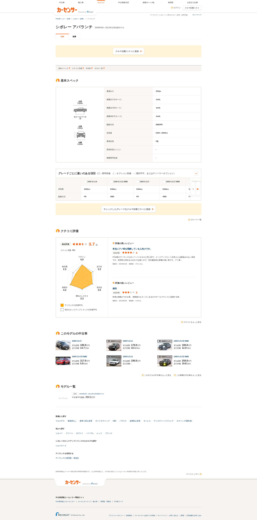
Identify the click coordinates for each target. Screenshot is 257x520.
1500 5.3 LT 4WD (173, 182)
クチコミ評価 (77, 68)
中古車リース (118, 501)
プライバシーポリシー (116, 515)
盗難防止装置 (135, 421)
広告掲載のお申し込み (194, 515)
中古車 (88, 68)
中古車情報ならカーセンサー (65, 501)
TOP (62, 37)
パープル (90, 433)
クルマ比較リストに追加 (127, 51)
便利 (115, 288)
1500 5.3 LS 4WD (120, 182)
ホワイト (79, 433)
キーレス (147, 421)
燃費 (74, 36)
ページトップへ (192, 474)
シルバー (59, 433)
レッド (99, 433)
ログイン (177, 8)
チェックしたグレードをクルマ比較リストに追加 (127, 209)
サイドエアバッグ (102, 421)
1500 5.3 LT (144, 182)
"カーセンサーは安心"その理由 (145, 515)
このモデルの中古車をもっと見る (157, 375)
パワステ (123, 421)
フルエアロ (60, 421)
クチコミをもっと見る (192, 322)
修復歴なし (72, 421)
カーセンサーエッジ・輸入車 (87, 501)
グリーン (69, 433)
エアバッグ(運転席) (184, 421)
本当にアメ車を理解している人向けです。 (132, 249)
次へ (198, 189)
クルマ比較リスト (192, 8)
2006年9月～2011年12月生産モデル (91, 394)
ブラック (108, 433)
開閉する (196, 173)
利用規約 (129, 515)
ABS (114, 421)
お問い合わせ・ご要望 (176, 515)
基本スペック (63, 68)
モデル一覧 (99, 68)
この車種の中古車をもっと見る (188, 375)
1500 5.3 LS (92, 182)
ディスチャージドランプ (163, 421)
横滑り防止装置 (86, 421)
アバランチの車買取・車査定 (67, 458)
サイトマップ (196, 15)
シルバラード (61, 446)
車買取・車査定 (106, 501)
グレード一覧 (196, 220)
